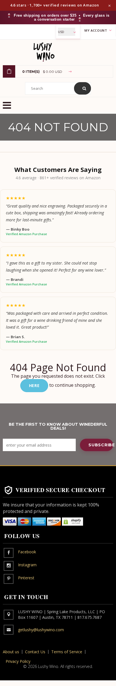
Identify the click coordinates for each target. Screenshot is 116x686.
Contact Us (35, 651)
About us (11, 651)
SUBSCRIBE (100, 444)
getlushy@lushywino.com (41, 629)
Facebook (27, 551)
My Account (96, 30)
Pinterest (26, 577)
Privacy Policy (18, 661)
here (34, 385)
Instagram (27, 564)
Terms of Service (66, 651)
